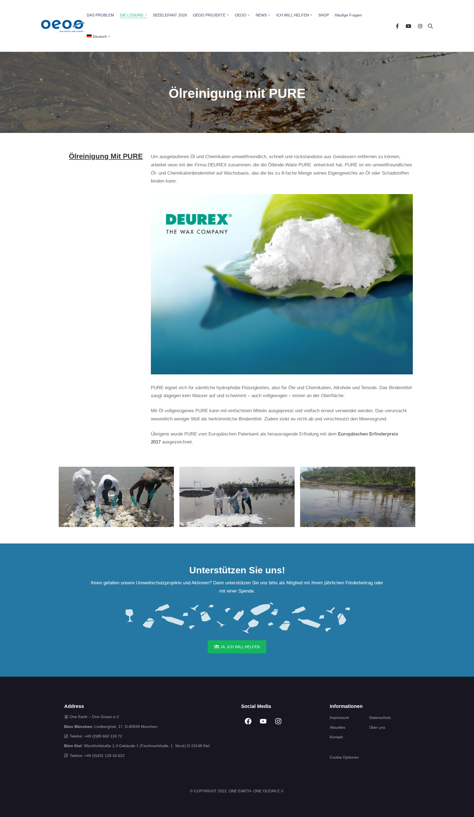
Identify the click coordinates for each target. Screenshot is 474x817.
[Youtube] (408, 26)
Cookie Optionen (344, 757)
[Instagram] (420, 26)
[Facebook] (397, 26)
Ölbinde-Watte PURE (291, 164)
